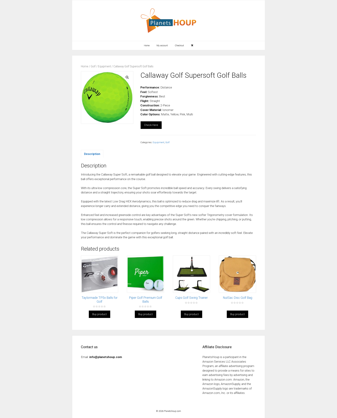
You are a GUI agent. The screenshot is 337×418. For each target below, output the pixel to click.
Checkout (179, 45)
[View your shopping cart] (192, 45)
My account (162, 45)
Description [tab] (92, 154)
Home (147, 45)
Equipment (104, 66)
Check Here (151, 125)
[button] (127, 77)
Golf (93, 66)
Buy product (99, 314)
